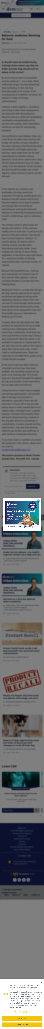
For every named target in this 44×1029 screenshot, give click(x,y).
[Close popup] (38, 501)
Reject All (21, 1018)
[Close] (41, 982)
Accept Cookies (22, 1025)
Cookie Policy (19, 1007)
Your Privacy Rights (22, 1012)
